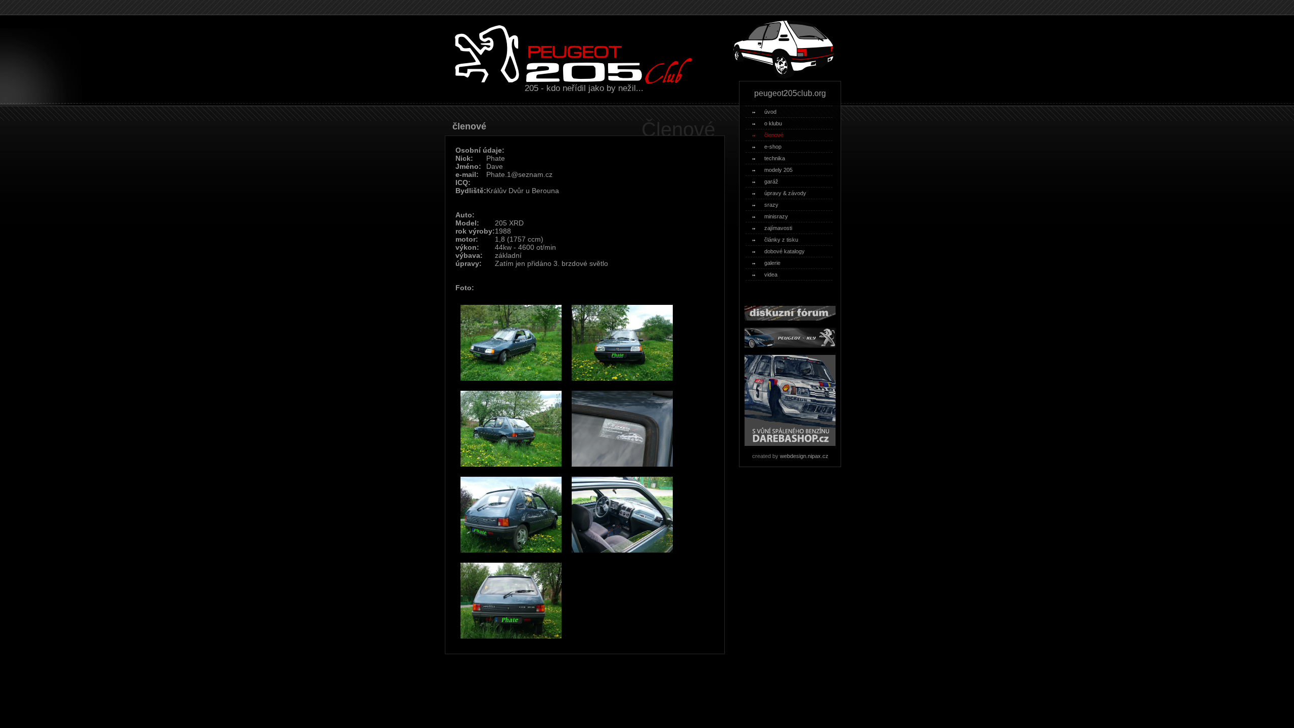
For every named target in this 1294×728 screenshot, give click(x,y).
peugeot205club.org (790, 93)
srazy (771, 205)
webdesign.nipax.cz (804, 456)
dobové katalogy (784, 251)
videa (770, 274)
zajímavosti (778, 228)
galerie (772, 263)
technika (774, 158)
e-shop (772, 147)
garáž (771, 181)
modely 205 (778, 170)
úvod (770, 112)
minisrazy (776, 216)
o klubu (773, 123)
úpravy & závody (785, 193)
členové (773, 135)
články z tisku (781, 240)
